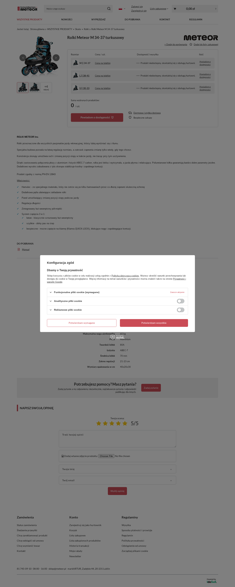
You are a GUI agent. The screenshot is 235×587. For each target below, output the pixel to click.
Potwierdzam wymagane (82, 322)
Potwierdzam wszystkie (153, 322)
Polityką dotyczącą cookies (125, 275)
